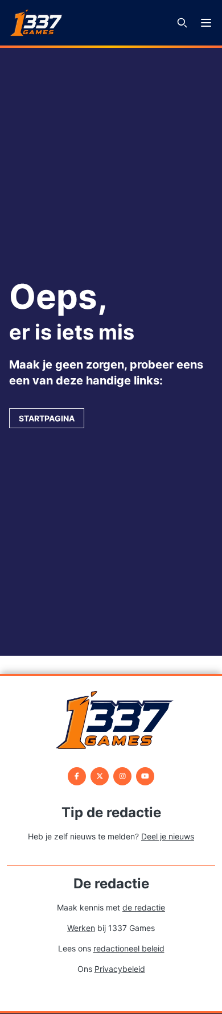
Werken (81, 928)
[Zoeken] (182, 23)
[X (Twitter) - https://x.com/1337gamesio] (100, 776)
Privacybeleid (119, 969)
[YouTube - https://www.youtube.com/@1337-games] (145, 776)
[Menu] (206, 23)
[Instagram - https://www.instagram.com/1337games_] (122, 776)
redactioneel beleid (129, 948)
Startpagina (47, 418)
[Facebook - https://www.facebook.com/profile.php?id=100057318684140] (77, 776)
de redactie (143, 907)
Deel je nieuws (167, 836)
